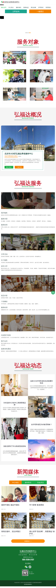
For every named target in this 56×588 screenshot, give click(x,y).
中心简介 (11, 7)
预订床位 (9, 154)
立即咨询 (15, 11)
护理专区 (41, 7)
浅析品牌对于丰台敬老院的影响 (14, 433)
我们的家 (33, 7)
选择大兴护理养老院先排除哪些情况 (41, 369)
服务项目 (18, 7)
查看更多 (20, 528)
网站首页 (3, 7)
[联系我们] (53, 294)
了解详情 (19, 154)
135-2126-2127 (28, 546)
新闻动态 (26, 7)
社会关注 (40, 469)
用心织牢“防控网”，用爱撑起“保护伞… (42, 519)
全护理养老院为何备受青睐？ (41, 411)
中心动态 (15, 469)
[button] (26, 19)
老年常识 (28, 469)
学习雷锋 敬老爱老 (36, 491)
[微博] (30, 553)
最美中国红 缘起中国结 (10, 491)
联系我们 (48, 7)
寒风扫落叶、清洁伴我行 (11, 518)
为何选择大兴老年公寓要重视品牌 (14, 390)
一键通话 (40, 11)
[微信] (26, 553)
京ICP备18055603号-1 (28, 571)
